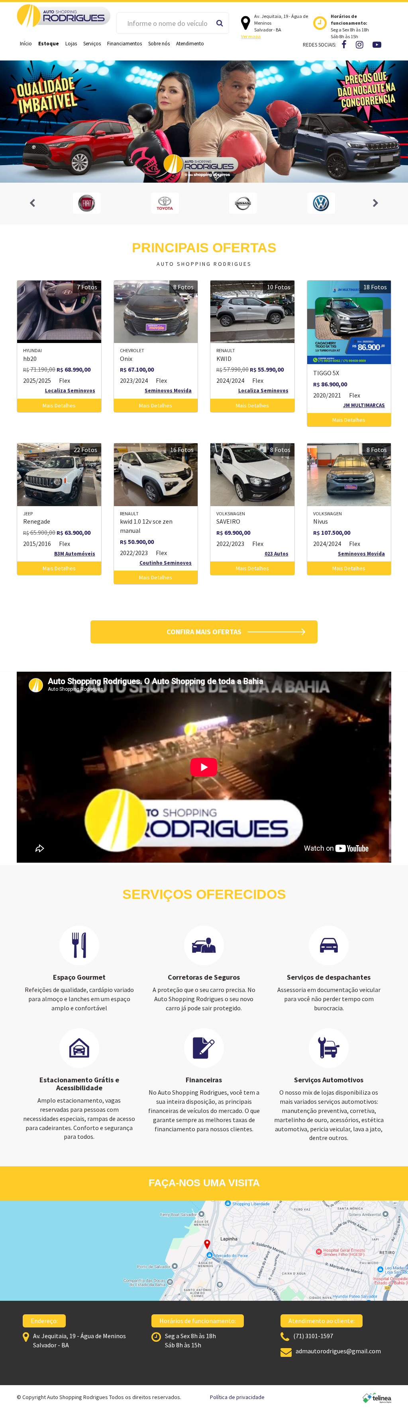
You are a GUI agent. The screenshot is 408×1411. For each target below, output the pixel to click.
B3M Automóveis (74, 553)
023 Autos (276, 553)
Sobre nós (159, 43)
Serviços (92, 43)
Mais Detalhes (59, 405)
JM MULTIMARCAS (364, 405)
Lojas (71, 43)
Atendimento (190, 43)
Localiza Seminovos (70, 390)
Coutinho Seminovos (165, 562)
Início (26, 43)
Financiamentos (124, 43)
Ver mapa (251, 36)
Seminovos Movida (168, 390)
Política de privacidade (237, 1397)
